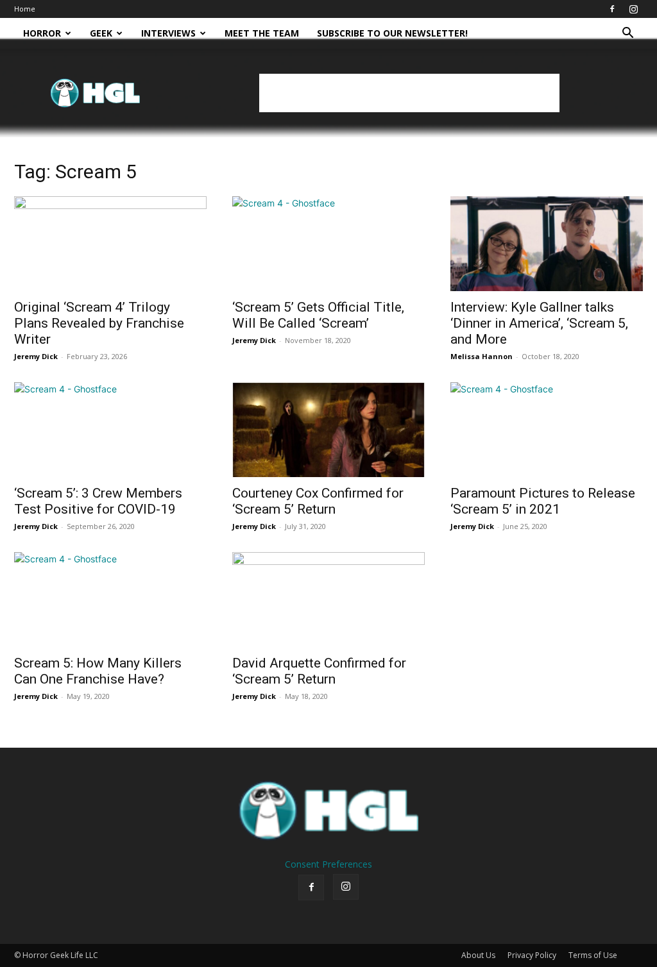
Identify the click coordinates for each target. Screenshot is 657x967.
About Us (478, 955)
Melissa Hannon (481, 356)
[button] (627, 34)
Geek (101, 33)
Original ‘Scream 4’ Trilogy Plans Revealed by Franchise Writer (99, 323)
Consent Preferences (328, 864)
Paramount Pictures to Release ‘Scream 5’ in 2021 (542, 501)
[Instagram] (633, 9)
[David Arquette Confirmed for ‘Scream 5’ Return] (328, 599)
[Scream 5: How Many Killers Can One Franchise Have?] (110, 599)
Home (24, 8)
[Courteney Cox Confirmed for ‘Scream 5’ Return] (328, 429)
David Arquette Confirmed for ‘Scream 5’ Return (319, 671)
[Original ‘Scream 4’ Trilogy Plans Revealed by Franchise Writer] (110, 243)
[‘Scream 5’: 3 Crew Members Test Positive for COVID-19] (110, 429)
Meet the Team (262, 33)
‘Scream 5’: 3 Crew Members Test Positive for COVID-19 (98, 501)
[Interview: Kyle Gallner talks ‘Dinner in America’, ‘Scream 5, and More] (546, 243)
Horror (42, 33)
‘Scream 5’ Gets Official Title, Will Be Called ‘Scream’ (318, 315)
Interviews (168, 33)
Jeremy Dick (36, 356)
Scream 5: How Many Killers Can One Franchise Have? (98, 671)
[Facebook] (612, 9)
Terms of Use (592, 955)
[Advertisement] (409, 93)
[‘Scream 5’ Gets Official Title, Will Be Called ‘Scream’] (328, 243)
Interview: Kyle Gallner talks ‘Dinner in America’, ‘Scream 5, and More (539, 323)
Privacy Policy (532, 955)
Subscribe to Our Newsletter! (392, 33)
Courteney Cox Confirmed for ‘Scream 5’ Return (318, 501)
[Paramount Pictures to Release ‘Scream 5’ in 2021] (546, 429)
